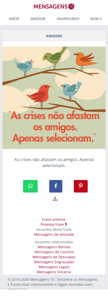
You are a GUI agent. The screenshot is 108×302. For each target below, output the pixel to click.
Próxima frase (53, 224)
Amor (14, 18)
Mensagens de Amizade (54, 234)
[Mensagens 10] (54, 6)
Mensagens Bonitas (54, 246)
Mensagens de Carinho (54, 252)
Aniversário (68, 18)
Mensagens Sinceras (54, 272)
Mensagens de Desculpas (54, 256)
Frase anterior (54, 219)
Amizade (38, 18)
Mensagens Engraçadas (54, 262)
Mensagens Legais (54, 266)
